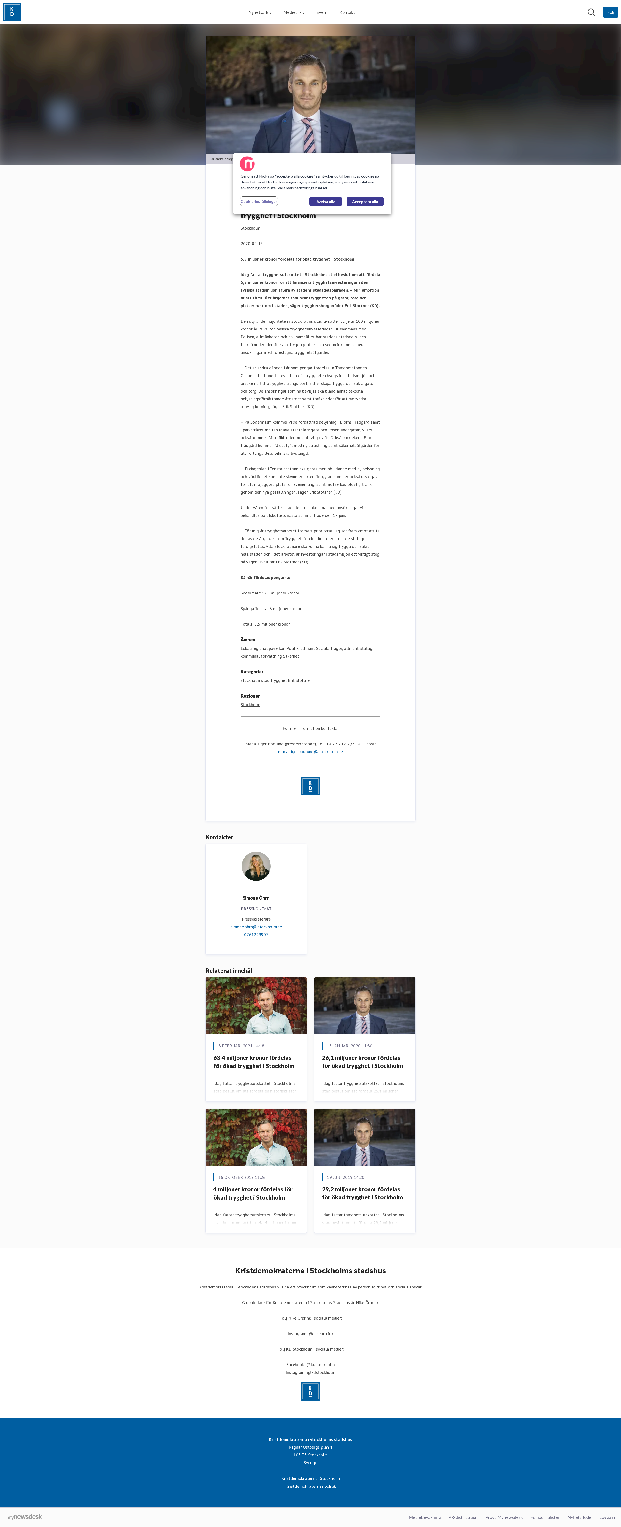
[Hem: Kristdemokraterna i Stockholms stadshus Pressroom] (12, 12)
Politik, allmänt (300, 648)
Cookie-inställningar (259, 201)
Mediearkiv (294, 12)
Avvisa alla (325, 201)
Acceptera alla (365, 201)
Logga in (607, 1517)
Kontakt (347, 12)
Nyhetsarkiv (259, 12)
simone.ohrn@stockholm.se (256, 927)
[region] (312, 183)
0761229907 (256, 934)
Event (322, 12)
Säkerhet (291, 656)
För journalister (545, 1517)
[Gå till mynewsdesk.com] (25, 1517)
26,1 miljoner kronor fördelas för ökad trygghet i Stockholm (362, 1061)
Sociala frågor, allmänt (337, 648)
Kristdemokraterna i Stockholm (310, 1478)
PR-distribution (463, 1517)
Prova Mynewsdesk (504, 1517)
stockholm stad (255, 680)
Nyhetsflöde (579, 1517)
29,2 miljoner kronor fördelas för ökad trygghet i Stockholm (362, 1193)
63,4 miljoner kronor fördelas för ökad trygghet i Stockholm (253, 1061)
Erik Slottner (299, 680)
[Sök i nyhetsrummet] (591, 12)
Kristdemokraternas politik (310, 1486)
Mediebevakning (425, 1517)
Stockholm (250, 704)
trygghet (279, 680)
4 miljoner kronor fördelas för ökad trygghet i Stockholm (253, 1193)
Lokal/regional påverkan (263, 648)
